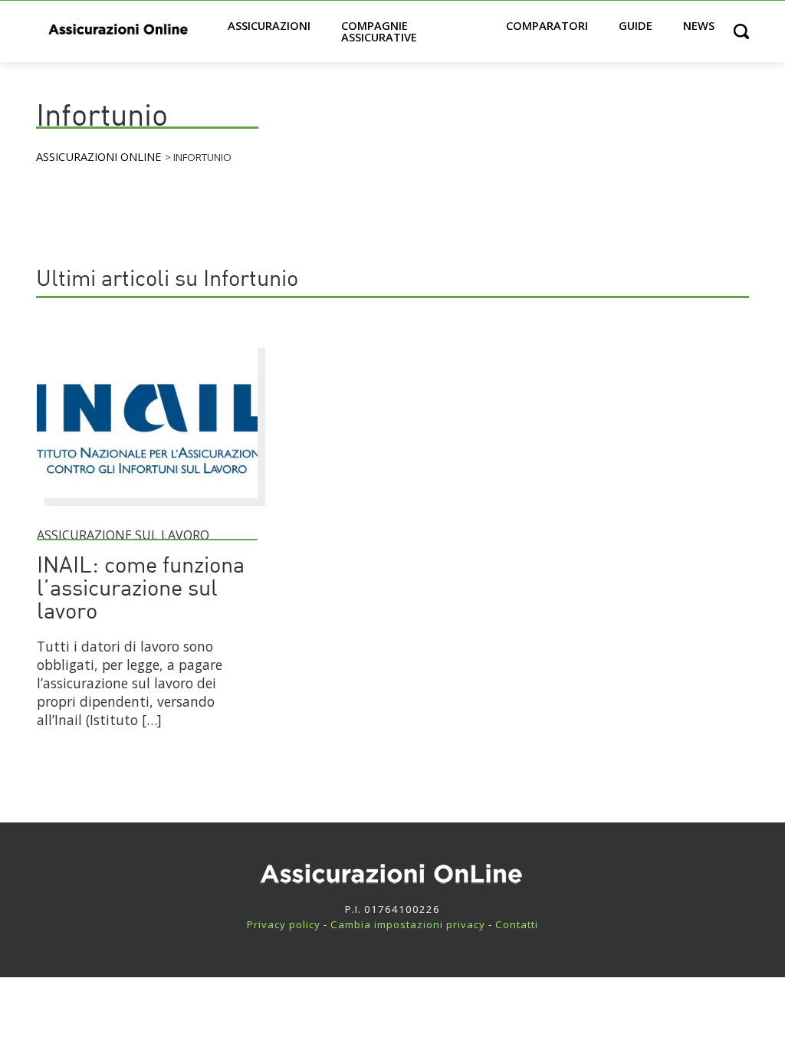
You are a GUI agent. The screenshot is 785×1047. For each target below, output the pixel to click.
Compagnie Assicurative (379, 31)
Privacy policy (283, 924)
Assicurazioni (269, 25)
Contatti (516, 924)
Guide (635, 25)
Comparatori (547, 25)
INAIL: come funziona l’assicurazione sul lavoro (141, 590)
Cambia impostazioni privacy (407, 924)
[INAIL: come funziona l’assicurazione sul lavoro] (147, 505)
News (698, 25)
